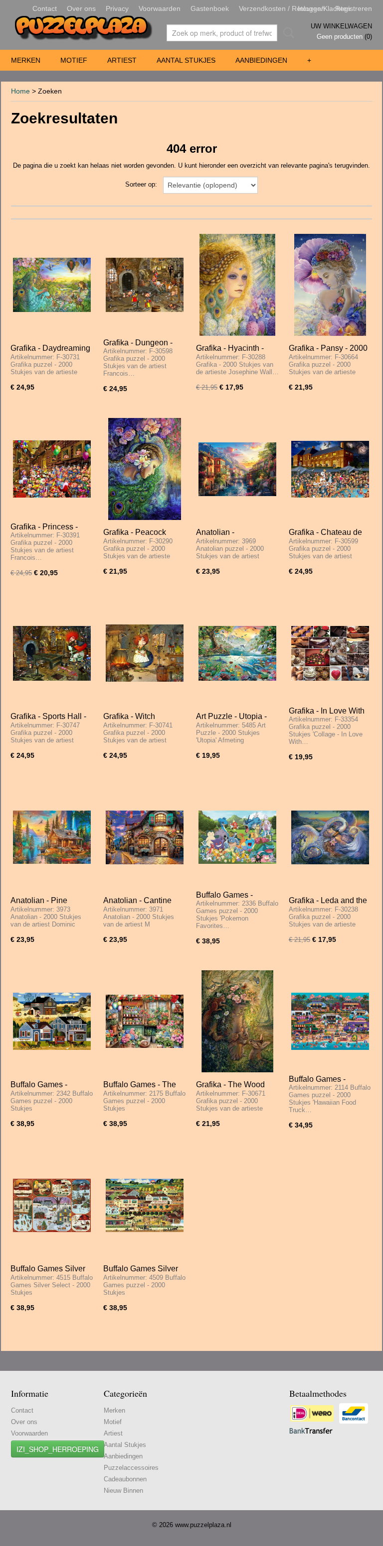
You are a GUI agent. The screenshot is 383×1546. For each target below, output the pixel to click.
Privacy (117, 8)
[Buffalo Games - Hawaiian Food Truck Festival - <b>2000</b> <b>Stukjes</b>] (330, 1021)
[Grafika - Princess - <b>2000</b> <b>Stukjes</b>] (52, 469)
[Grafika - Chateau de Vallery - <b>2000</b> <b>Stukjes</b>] (330, 469)
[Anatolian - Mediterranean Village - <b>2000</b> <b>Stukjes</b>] (237, 469)
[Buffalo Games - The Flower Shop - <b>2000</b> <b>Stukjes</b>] (145, 1021)
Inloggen (311, 8)
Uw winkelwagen (341, 26)
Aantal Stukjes (186, 60)
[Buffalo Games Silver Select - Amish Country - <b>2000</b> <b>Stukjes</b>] (145, 1205)
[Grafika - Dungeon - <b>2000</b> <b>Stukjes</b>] (145, 285)
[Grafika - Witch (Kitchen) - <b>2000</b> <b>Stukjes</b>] (145, 653)
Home (20, 91)
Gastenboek (210, 8)
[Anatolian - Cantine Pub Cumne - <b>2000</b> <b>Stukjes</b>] (145, 837)
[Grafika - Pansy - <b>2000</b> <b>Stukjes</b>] (330, 285)
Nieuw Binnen (123, 1490)
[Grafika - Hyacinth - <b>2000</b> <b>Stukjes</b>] (237, 285)
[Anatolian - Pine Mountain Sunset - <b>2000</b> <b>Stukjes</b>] (52, 837)
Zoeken (286, 32)
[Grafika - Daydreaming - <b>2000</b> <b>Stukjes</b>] (52, 285)
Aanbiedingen (261, 60)
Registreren (353, 8)
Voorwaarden (160, 8)
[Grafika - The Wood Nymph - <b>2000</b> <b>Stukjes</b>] (237, 1021)
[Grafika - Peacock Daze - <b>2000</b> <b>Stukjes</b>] (145, 469)
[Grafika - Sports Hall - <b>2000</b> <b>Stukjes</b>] (52, 653)
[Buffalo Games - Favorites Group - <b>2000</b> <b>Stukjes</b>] (237, 837)
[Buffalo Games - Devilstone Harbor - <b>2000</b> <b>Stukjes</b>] (52, 1021)
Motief (73, 60)
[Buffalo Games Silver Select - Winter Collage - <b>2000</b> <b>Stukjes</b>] (52, 1205)
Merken (25, 60)
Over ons (81, 8)
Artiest (122, 60)
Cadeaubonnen (125, 1479)
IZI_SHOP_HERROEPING (57, 1449)
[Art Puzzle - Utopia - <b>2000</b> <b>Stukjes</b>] (237, 653)
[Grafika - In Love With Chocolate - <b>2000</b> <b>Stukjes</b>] (330, 653)
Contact (44, 8)
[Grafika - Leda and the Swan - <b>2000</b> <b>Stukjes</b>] (330, 837)
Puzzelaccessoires (131, 1467)
